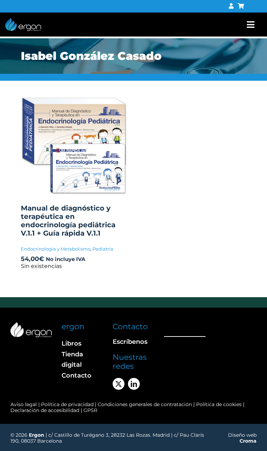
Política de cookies (219, 404)
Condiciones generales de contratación (145, 404)
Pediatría (102, 249)
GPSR (90, 410)
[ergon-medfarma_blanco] (31, 325)
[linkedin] (134, 384)
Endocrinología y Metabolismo (55, 249)
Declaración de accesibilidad (44, 410)
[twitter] (118, 384)
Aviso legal (23, 404)
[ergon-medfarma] (23, 20)
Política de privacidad (68, 404)
